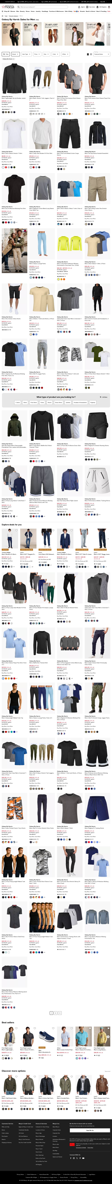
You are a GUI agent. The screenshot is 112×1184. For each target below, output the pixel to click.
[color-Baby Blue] (92, 952)
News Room (56, 1147)
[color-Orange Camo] (61, 389)
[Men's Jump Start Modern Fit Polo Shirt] (42, 133)
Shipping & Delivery (7, 1142)
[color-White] (92, 114)
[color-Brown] (9, 1109)
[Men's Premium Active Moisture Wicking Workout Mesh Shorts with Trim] (42, 480)
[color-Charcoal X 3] (67, 224)
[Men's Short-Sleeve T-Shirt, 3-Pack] (97, 243)
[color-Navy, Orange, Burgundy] (70, 114)
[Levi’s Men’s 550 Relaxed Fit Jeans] (47, 539)
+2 (72, 114)
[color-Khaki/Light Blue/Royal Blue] (89, 275)
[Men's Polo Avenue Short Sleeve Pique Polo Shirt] (97, 78)
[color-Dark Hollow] (80, 567)
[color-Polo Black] (6, 1058)
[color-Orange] (89, 114)
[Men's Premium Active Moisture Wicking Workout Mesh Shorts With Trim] (97, 753)
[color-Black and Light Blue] (3, 389)
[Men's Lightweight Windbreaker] (10, 1036)
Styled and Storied (57, 1156)
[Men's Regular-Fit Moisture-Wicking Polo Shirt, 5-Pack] (70, 698)
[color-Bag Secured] (101, 567)
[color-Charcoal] (94, 114)
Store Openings (39, 1155)
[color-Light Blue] (11, 222)
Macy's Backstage (40, 1136)
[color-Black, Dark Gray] (34, 114)
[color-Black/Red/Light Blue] (6, 1007)
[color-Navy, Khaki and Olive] (36, 789)
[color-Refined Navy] (9, 1058)
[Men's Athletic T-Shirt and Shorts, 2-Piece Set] (42, 299)
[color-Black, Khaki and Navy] (34, 789)
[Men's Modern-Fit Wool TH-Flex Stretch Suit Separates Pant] (10, 539)
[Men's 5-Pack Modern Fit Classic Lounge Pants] (42, 587)
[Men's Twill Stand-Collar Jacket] (10, 1085)
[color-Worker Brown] (46, 1109)
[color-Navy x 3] (61, 678)
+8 (32, 566)
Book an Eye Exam (40, 1158)
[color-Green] (39, 277)
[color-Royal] (39, 516)
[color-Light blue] (36, 167)
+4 (44, 461)
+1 (16, 222)
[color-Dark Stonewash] (22, 567)
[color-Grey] (14, 222)
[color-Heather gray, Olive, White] (86, 388)
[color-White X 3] (64, 224)
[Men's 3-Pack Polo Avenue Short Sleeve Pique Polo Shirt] (70, 78)
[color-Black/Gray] (58, 332)
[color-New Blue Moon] (104, 567)
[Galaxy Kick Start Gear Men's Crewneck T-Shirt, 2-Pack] (70, 299)
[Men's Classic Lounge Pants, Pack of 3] (42, 698)
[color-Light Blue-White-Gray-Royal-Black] (64, 734)
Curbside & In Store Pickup (42, 1126)
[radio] (3, 112)
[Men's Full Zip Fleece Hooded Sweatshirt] (97, 133)
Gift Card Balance (23, 1136)
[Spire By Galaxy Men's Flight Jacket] (70, 480)
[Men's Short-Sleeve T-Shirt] (70, 808)
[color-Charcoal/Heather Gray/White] (9, 516)
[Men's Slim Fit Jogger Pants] (42, 354)
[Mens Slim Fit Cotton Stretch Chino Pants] (42, 808)
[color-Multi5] (36, 732)
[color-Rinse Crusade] (95, 567)
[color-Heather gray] (9, 167)
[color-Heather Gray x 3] (64, 678)
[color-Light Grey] (11, 567)
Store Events (39, 1152)
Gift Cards (21, 1133)
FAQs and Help (5, 1126)
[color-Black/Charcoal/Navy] (3, 1007)
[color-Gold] (9, 678)
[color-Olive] (9, 112)
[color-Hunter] (97, 114)
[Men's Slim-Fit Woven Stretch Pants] (70, 587)
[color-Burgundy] (11, 678)
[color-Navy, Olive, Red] (89, 388)
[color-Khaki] (64, 169)
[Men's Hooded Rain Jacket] (65, 1085)
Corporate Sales (57, 1130)
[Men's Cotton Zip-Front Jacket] (47, 1085)
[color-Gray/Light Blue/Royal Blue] (94, 275)
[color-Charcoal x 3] (58, 678)
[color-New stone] (11, 1058)
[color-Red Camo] (67, 389)
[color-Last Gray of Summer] (98, 567)
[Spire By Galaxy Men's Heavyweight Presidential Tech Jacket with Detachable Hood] (14, 425)
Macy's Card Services (24, 1139)
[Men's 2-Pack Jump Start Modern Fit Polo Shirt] (14, 587)
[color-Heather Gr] (42, 677)
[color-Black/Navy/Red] (94, 897)
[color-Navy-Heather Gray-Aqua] (58, 224)
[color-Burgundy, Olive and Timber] (42, 789)
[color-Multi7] (34, 732)
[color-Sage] (97, 459)
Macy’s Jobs (56, 1144)
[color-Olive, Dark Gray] (42, 114)
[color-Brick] (89, 334)
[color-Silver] (97, 515)
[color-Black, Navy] (39, 114)
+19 (72, 224)
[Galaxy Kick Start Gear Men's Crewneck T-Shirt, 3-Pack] (14, 753)
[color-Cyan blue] (36, 516)
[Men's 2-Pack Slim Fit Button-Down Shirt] (70, 425)
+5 (44, 114)
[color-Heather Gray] (92, 334)
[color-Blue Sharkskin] (3, 567)
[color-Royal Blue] (34, 334)
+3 (72, 389)
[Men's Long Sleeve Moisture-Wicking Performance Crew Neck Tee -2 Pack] (70, 243)
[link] (14, 105)
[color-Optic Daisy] (30, 567)
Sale (6, 16)
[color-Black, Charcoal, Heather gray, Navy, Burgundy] (42, 623)
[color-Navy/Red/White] (11, 1007)
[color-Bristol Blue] (82, 1058)
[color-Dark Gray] (97, 334)
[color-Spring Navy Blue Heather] (24, 1058)
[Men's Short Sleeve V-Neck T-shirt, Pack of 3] (70, 188)
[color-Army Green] (3, 1109)
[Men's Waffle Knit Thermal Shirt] (42, 643)
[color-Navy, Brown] (36, 114)
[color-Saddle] (95, 1111)
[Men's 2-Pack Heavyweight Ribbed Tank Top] (14, 861)
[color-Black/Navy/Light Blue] (97, 897)
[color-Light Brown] (70, 622)
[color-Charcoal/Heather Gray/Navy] (3, 516)
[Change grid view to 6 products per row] (91, 54)
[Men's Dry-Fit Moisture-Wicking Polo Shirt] (14, 188)
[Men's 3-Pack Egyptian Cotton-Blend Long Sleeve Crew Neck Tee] (70, 643)
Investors (55, 1136)
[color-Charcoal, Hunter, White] (64, 114)
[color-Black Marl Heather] (22, 1058)
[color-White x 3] (67, 678)
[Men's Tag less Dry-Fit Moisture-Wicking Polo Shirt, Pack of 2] (14, 354)
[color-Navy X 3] (70, 224)
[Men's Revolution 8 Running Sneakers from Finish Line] (47, 1036)
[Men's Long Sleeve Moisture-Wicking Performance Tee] (97, 916)
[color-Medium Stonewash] (27, 567)
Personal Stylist (39, 1145)
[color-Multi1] (31, 732)
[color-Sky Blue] (39, 461)
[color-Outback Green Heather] (27, 1058)
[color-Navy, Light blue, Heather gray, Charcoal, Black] (36, 623)
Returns (4, 1139)
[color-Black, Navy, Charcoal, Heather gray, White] (31, 952)
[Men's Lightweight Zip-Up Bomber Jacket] (14, 78)
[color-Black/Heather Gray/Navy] (6, 516)
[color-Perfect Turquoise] (77, 1058)
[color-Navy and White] (11, 389)
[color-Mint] (6, 952)
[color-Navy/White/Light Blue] (86, 897)
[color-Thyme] (33, 1109)
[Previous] (4, 78)
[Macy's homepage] (3, 16)
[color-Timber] (92, 732)
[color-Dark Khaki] (6, 112)
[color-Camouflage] (64, 515)
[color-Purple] (94, 334)
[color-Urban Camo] (58, 389)
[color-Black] (3, 112)
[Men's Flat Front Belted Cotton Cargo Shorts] (70, 133)
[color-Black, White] (6, 623)
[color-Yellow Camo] (64, 389)
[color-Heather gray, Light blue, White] (67, 114)
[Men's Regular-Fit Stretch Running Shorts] (97, 425)
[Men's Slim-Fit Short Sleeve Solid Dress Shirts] (14, 916)
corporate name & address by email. (83, 1180)
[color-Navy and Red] (14, 389)
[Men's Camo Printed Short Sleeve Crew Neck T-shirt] (42, 861)
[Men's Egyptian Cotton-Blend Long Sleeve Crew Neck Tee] (42, 188)
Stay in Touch (39, 1148)
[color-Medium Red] (36, 277)
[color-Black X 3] (61, 224)
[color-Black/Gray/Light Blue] (92, 275)
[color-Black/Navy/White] (92, 897)
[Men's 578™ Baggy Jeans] (102, 539)
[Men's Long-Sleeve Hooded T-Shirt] (102, 1036)
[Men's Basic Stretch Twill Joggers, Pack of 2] (42, 78)
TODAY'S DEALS (10, 1)
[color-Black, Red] (9, 623)
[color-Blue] (31, 277)
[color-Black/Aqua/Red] (9, 786)
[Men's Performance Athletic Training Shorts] (97, 480)
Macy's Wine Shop (40, 1142)
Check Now (90, 1147)
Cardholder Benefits (24, 1130)
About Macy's (56, 1126)
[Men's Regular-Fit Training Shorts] (97, 808)
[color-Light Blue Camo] (14, 842)
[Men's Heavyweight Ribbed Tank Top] (14, 698)
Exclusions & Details (81, 1147)
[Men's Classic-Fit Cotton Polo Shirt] (84, 1036)
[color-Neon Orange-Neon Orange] (64, 279)
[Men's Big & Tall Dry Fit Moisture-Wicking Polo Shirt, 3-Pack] (97, 861)
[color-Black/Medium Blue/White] (9, 1007)
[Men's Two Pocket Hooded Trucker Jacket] (84, 1085)
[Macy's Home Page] (8, 7)
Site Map (55, 1150)
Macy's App (38, 1133)
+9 (87, 1058)
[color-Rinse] (24, 567)
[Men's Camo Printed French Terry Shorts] (14, 808)
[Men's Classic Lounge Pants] (42, 243)
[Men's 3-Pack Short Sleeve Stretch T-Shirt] (97, 354)
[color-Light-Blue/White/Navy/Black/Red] (61, 734)
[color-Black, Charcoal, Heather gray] (58, 114)
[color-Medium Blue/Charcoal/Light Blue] (14, 1007)
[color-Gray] (89, 459)
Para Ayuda (5, 1136)
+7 (16, 389)
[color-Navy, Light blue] (6, 897)
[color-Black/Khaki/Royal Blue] (97, 275)
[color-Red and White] (9, 389)
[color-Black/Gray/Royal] (3, 786)
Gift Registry (39, 1164)
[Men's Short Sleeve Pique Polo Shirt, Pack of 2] (14, 643)
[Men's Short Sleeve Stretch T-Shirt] (14, 133)
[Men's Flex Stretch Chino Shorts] (14, 299)
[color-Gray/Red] (64, 332)
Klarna (3, 1130)
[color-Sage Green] (58, 1109)
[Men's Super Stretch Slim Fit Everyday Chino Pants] (97, 643)
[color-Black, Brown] (31, 114)
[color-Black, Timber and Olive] (39, 789)
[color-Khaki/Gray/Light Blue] (86, 275)
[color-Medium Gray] (11, 112)
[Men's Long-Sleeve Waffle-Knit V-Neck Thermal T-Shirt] (42, 425)
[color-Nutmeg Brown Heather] (30, 1058)
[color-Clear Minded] (77, 567)
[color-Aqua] (11, 732)
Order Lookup (5, 1133)
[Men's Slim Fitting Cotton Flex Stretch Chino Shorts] (97, 188)
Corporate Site (56, 1133)
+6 (99, 114)
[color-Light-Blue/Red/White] (89, 897)
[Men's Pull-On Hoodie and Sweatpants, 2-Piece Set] (97, 299)
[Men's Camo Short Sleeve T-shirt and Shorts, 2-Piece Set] (70, 354)
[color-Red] (6, 167)
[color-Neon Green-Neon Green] (58, 279)
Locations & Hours (40, 1130)
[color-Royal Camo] (70, 389)
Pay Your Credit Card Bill (25, 1142)
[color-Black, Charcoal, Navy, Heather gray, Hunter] (31, 623)
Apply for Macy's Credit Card (26, 1126)
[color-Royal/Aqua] (61, 332)
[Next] (108, 34)
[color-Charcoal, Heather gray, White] (61, 114)
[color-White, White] (11, 623)
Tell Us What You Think (41, 1161)
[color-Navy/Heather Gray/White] (11, 516)
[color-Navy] (14, 112)
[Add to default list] (16, 530)
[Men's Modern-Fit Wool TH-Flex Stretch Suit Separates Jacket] (65, 539)
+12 (88, 566)
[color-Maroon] (70, 515)
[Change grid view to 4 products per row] (88, 54)
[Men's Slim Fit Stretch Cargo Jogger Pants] (97, 698)
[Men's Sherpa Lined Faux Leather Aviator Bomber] (102, 1085)
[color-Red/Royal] (70, 332)
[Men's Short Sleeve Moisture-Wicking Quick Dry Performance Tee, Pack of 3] (14, 972)
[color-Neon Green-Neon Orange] (61, 279)
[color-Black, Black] (3, 623)
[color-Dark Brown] (85, 1111)
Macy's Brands (39, 1139)
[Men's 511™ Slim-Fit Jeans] (84, 539)
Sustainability (56, 1153)
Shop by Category (13, 16)
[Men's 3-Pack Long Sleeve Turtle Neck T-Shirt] (14, 480)
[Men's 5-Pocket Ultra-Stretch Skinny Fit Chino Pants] (70, 861)
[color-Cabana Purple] (85, 1058)
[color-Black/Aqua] (67, 332)
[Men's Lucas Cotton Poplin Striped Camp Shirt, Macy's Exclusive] (65, 1036)
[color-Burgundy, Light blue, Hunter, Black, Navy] (39, 623)
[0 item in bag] (109, 7)
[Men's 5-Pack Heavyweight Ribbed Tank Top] (42, 916)
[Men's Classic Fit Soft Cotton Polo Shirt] (28, 1036)
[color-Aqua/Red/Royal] (6, 786)
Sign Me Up (90, 1130)
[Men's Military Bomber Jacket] (28, 1085)
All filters (104, 397)
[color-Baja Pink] (80, 1058)
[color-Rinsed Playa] (82, 567)
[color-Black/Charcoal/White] (14, 516)
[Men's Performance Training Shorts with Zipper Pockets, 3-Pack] (70, 916)
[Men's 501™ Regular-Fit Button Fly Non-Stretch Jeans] (28, 539)
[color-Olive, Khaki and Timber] (31, 789)
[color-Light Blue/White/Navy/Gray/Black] (58, 734)
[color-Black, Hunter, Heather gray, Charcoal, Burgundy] (34, 623)
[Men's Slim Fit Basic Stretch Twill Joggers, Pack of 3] (42, 753)
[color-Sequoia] (85, 567)
